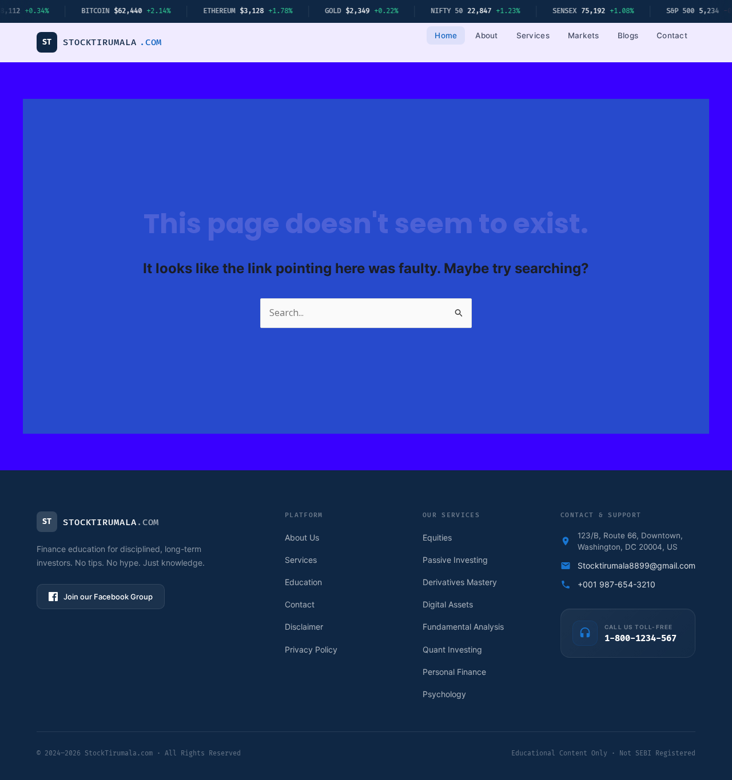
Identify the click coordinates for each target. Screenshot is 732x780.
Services (533, 35)
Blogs (628, 35)
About (486, 35)
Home (446, 35)
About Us (302, 537)
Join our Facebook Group (108, 596)
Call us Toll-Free (638, 626)
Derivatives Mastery (460, 582)
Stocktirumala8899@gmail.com (636, 565)
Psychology (444, 694)
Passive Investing (455, 560)
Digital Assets (448, 604)
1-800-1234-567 (640, 639)
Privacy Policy (311, 649)
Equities (437, 537)
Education (303, 582)
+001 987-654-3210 (616, 584)
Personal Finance (454, 672)
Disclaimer (304, 626)
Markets (583, 35)
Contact (672, 35)
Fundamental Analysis (463, 626)
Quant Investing (452, 649)
